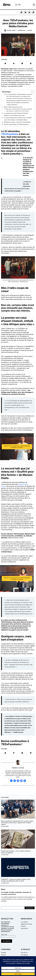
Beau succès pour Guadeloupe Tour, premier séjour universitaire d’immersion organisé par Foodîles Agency (17, 822)
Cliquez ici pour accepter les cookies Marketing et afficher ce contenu (17, 446)
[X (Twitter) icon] (18, 780)
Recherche (29, 908)
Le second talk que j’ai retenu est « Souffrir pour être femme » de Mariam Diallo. (18, 119)
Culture (29, 30)
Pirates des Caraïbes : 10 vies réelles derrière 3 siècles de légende (16, 851)
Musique (3, 953)
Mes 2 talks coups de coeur (13, 107)
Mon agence (24, 955)
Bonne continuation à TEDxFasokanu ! (16, 124)
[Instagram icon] (21, 780)
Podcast (23, 926)
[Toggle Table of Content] (31, 91)
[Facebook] (14, 63)
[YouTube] (33, 12)
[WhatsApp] (5, 63)
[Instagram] (25, 12)
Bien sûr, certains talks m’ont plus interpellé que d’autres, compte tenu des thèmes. (19, 110)
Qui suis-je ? (24, 953)
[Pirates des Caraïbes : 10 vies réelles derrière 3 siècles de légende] (18, 839)
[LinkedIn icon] (14, 780)
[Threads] (29, 12)
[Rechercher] (34, 5)
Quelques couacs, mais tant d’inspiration (17, 122)
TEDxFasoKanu (9, 134)
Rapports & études (26, 924)
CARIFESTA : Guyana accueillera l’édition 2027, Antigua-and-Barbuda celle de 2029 (16, 880)
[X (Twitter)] (21, 12)
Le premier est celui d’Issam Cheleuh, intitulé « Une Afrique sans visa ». (16, 114)
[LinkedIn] (30, 63)
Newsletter (24, 928)
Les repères (24, 922)
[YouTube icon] (24, 780)
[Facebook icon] (11, 780)
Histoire (3, 955)
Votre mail (4, 934)
